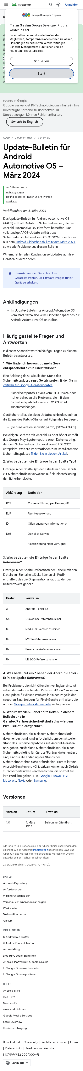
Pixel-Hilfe (9, 997)
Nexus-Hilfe (10, 1003)
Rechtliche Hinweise (54, 1042)
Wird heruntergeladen (16, 895)
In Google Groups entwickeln (21, 968)
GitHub (7, 920)
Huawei (56, 776)
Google (45, 776)
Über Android (11, 1042)
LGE (66, 776)
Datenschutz (13, 1048)
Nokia (21, 781)
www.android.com (14, 1009)
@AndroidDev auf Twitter (18, 943)
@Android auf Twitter (16, 937)
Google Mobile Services (17, 1015)
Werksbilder (10, 908)
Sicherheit (43, 137)
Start (41, 74)
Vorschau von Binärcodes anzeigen (24, 902)
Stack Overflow (12, 1022)
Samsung (40, 781)
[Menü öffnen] (6, 4)
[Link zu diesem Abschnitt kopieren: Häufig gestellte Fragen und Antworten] (31, 343)
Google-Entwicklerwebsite (32, 704)
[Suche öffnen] (51, 4)
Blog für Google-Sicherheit (19, 955)
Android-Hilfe (11, 990)
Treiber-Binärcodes (14, 914)
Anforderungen (12, 889)
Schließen (41, 61)
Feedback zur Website (40, 1048)
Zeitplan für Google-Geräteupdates (28, 385)
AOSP (6, 137)
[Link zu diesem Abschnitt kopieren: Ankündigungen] (42, 302)
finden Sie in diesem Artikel (49, 454)
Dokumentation (23, 137)
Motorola (9, 781)
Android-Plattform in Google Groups (25, 962)
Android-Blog (11, 949)
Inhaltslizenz (40, 850)
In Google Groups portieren (19, 974)
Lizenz (74, 1042)
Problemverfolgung (15, 1028)
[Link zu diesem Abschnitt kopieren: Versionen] (29, 797)
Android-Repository (15, 883)
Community (31, 1042)
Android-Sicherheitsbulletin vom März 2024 (45, 242)
